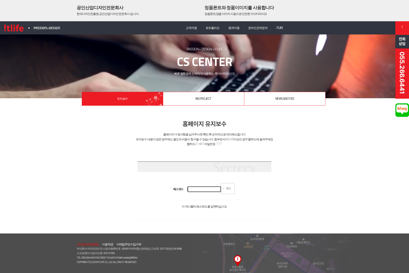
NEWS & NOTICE (284, 98)
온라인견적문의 (257, 28)
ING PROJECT (204, 98)
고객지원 (191, 28)
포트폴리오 (212, 28)
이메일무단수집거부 (129, 244)
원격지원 (233, 28)
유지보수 (122, 98)
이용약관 (107, 244)
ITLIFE (280, 28)
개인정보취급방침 (88, 244)
